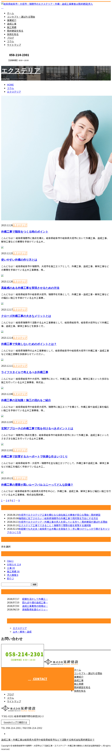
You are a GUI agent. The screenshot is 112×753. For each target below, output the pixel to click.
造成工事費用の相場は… (35, 606)
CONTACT (11, 63)
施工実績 (11, 27)
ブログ (10, 37)
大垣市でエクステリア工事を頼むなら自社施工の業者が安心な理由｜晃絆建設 (59, 514)
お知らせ (14, 564)
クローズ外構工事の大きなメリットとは (26, 316)
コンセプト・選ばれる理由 (21, 16)
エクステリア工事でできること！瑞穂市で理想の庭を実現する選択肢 (55, 525)
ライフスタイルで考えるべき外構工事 (24, 372)
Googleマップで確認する (15, 722)
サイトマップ (14, 44)
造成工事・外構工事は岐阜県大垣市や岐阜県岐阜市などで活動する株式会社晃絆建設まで (47, 739)
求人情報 (12, 575)
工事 (11, 568)
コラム (10, 41)
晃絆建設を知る (15, 30)
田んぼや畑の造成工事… (35, 602)
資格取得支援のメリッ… (35, 609)
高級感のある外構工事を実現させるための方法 (30, 288)
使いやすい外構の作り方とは (19, 259)
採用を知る (13, 34)
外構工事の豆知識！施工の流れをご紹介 (26, 400)
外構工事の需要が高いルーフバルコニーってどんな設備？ (37, 484)
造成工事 (11, 23)
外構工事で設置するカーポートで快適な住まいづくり (34, 456)
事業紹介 (11, 20)
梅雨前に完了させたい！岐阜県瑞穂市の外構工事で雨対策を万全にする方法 (58, 518)
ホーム (10, 13)
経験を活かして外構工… (35, 599)
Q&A (10, 561)
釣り (10, 578)
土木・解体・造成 (22, 631)
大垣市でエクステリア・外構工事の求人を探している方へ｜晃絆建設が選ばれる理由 (63, 521)
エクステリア (21, 70)
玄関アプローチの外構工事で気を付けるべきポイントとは (37, 428)
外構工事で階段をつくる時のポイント (24, 231)
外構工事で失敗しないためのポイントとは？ (29, 344)
